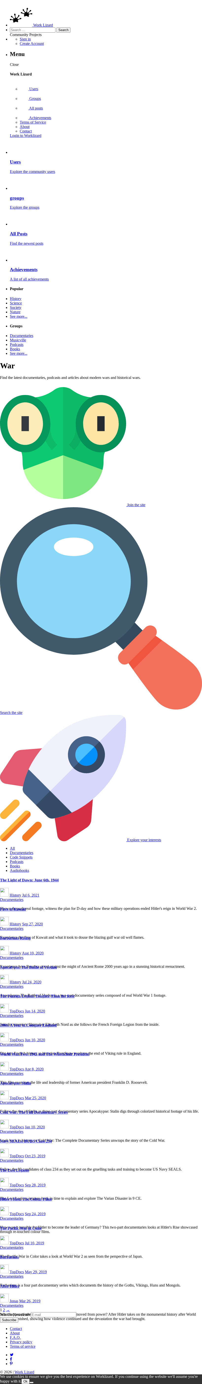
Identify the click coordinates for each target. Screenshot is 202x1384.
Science (16, 303)
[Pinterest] (11, 1359)
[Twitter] (12, 1355)
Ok (25, 1381)
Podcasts (16, 344)
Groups (34, 98)
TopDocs (17, 1011)
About (25, 127)
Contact (26, 131)
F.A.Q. (15, 1337)
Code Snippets (21, 857)
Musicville (18, 340)
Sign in (25, 39)
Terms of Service (33, 122)
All (12, 848)
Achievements (39, 118)
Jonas (14, 1301)
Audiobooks (19, 870)
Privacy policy (21, 1342)
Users (33, 89)
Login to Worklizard (25, 135)
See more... (18, 316)
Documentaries (21, 336)
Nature (15, 312)
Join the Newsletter (15, 1314)
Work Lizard (24, 1372)
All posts (35, 108)
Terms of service (22, 1346)
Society (15, 307)
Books (15, 349)
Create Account (32, 43)
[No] (32, 1382)
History (15, 299)
